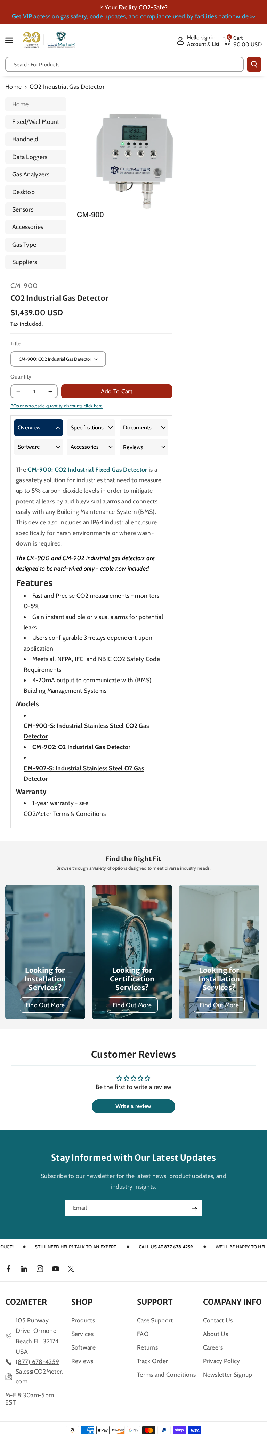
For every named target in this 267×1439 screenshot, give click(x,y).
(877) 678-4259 (37, 1361)
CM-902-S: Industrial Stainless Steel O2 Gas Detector (84, 773)
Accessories (27, 226)
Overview (29, 427)
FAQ (143, 1333)
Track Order (152, 1361)
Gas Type (24, 244)
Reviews (133, 447)
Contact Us (218, 1320)
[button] (13, 40)
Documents (137, 427)
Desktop (23, 192)
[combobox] (124, 64)
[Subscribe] (194, 1208)
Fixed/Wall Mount (35, 121)
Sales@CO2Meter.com (39, 1376)
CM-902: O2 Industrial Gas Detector (81, 746)
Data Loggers (30, 156)
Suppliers (24, 261)
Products (83, 1320)
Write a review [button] (133, 1106)
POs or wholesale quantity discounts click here (56, 405)
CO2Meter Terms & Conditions (65, 813)
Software (29, 447)
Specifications (87, 427)
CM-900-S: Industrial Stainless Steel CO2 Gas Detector (86, 731)
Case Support (155, 1320)
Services (82, 1333)
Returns (147, 1347)
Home (13, 86)
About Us (215, 1333)
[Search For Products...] (254, 64)
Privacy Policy (221, 1361)
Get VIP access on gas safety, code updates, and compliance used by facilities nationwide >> (133, 16)
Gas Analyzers (30, 174)
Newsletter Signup (227, 1374)
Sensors (22, 209)
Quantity (20, 376)
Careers (213, 1347)
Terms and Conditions (166, 1374)
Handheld (25, 139)
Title (15, 343)
